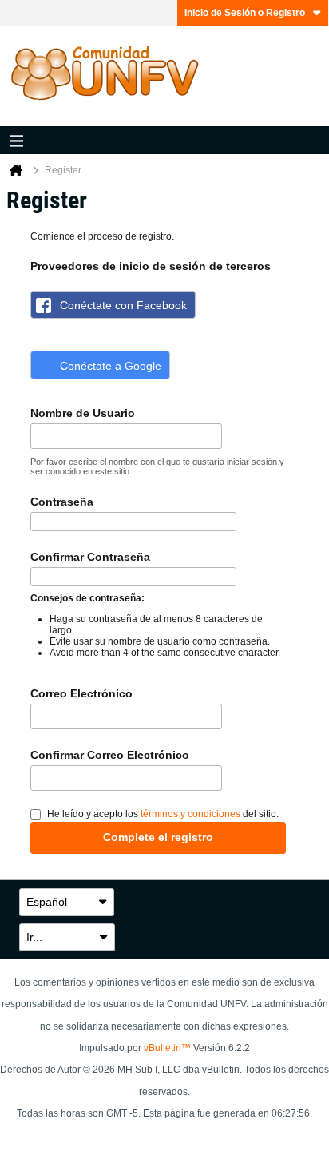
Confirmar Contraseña (90, 556)
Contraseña (61, 501)
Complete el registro (158, 837)
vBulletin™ (167, 1048)
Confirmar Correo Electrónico (109, 754)
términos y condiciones (190, 814)
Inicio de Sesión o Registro (244, 12)
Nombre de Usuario (82, 413)
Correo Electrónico (81, 693)
